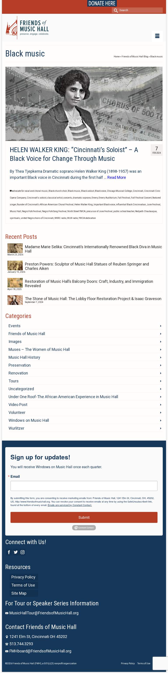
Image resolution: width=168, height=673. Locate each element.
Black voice (100, 191)
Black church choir (58, 191)
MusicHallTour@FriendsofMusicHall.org (44, 613)
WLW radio (72, 218)
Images (15, 341)
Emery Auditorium (108, 198)
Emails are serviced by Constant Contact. (70, 505)
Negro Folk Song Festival (54, 211)
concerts (67, 198)
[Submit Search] (115, 10)
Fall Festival (124, 198)
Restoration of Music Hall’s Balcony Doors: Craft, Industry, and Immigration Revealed (89, 283)
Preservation (20, 365)
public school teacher (123, 211)
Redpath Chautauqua (146, 211)
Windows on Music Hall (29, 420)
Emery (95, 198)
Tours (14, 381)
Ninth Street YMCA (76, 211)
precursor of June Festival (99, 211)
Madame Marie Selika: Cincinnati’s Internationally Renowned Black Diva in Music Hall (93, 248)
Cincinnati (138, 191)
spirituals (15, 218)
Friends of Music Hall (27, 333)
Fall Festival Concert (141, 198)
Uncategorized (21, 389)
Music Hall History (24, 357)
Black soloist (87, 191)
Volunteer (17, 412)
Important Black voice (104, 204)
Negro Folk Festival (31, 211)
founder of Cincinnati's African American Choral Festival (45, 204)
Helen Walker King (83, 204)
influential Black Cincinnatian (131, 204)
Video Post (18, 404)
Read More (116, 177)
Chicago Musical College (119, 191)
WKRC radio (60, 218)
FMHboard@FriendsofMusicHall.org (40, 651)
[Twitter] (16, 552)
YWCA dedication (87, 218)
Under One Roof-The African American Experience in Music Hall (63, 396)
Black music (74, 191)
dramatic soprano (82, 198)
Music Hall (15, 211)
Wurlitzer (16, 428)
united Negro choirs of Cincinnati (37, 218)
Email (15, 476)
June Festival (153, 204)
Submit (84, 517)
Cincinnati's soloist (36, 198)
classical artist (55, 198)
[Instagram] (22, 552)
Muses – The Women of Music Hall (39, 349)
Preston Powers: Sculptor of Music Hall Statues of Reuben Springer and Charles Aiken (87, 266)
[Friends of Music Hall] (84, 27)
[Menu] (157, 36)
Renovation (18, 373)
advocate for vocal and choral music (30, 191)
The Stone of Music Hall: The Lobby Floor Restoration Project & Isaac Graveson (93, 298)
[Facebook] (9, 552)
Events (15, 325)
